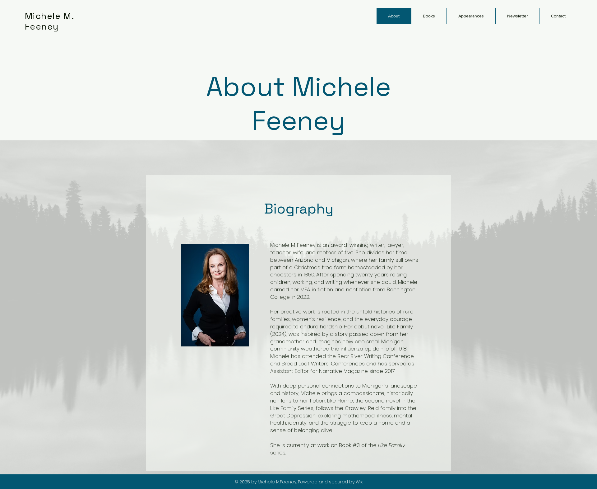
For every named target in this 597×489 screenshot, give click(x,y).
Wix (359, 482)
